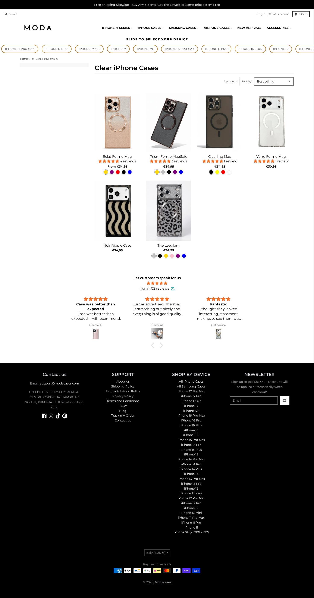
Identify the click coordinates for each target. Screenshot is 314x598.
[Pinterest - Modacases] (64, 415)
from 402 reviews (154, 288)
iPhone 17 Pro (56, 48)
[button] (154, 345)
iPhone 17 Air (89, 48)
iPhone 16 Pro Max (179, 48)
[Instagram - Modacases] (51, 415)
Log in (261, 14)
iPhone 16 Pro (216, 48)
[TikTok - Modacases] (57, 415)
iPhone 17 (118, 48)
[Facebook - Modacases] (44, 415)
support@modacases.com (59, 383)
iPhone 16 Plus (250, 48)
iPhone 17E (145, 48)
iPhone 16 (280, 48)
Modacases (163, 582)
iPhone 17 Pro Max (19, 48)
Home (24, 58)
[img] (157, 283)
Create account (279, 14)
